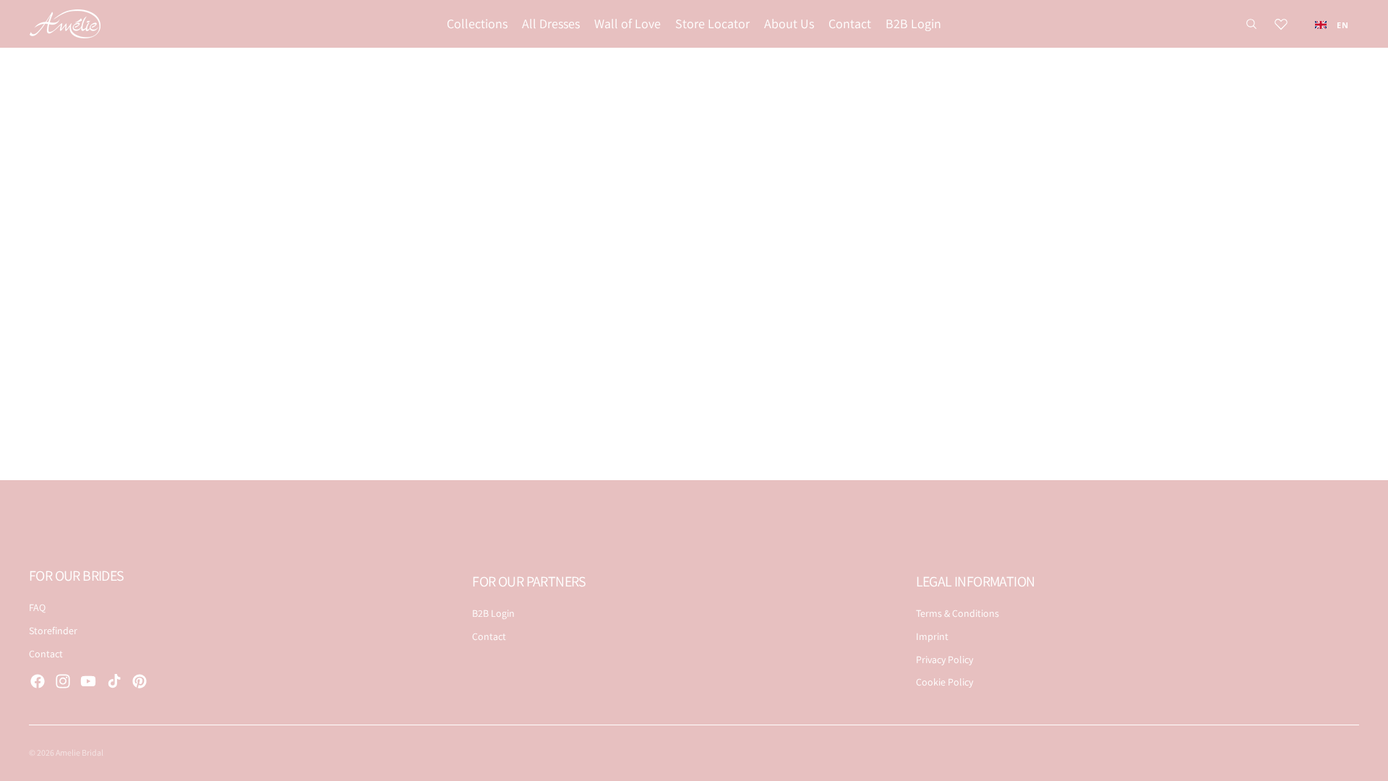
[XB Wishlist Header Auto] (1281, 24)
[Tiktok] (114, 681)
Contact (46, 653)
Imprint (932, 636)
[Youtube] (88, 681)
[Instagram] (63, 681)
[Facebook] (37, 681)
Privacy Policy (944, 659)
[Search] (1251, 24)
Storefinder (53, 630)
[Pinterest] (139, 681)
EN (1342, 25)
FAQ (37, 607)
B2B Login (493, 613)
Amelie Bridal (79, 752)
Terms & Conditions (957, 613)
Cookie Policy (944, 681)
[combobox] (1331, 24)
